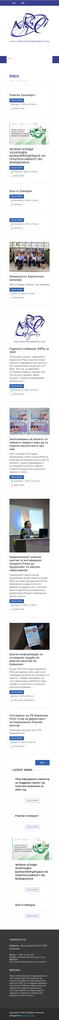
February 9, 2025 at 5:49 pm (25, 172)
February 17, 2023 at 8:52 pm (26, 390)
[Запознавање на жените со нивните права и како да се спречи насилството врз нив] (29, 421)
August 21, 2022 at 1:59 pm (25, 605)
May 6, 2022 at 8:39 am (23, 696)
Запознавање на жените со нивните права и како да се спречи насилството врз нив (28, 444)
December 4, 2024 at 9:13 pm (26, 224)
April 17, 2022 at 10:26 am (25, 742)
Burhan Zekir (19, 108)
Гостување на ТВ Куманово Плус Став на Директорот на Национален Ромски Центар (28, 720)
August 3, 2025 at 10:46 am (25, 104)
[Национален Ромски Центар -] (30, 44)
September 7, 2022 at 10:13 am (27, 481)
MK (23, 3)
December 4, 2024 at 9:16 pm (26, 200)
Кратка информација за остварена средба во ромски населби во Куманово (26, 659)
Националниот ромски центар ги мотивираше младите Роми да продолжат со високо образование (25, 563)
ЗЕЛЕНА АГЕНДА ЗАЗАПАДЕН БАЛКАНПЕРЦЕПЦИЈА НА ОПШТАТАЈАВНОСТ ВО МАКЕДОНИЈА (27, 156)
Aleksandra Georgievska (24, 700)
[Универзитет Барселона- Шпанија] (29, 257)
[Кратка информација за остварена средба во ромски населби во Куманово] (29, 636)
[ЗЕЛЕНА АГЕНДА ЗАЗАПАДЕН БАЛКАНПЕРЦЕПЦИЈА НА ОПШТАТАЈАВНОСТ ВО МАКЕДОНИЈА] (29, 133)
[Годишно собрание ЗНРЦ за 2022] (29, 327)
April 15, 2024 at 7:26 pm (24, 293)
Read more (16, 100)
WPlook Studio (28, 1015)
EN (13, 3)
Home (12, 81)
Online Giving (29, 51)
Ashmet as (18, 204)
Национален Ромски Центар (29, 9)
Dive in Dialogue (20, 191)
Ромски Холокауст (22, 95)
